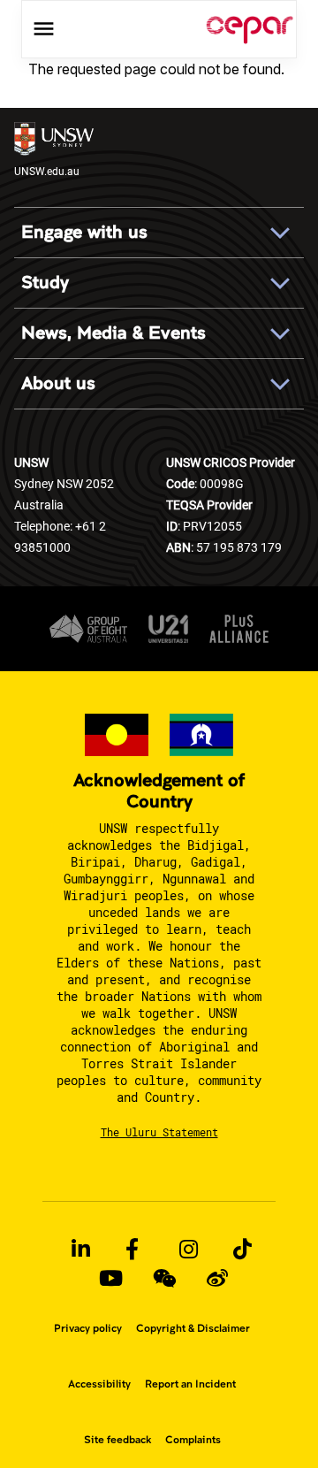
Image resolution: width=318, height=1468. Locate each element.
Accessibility (99, 1384)
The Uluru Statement (159, 1132)
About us (58, 383)
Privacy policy (88, 1328)
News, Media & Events (113, 333)
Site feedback (117, 1440)
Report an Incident (190, 1384)
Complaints (193, 1440)
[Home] (249, 29)
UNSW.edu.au (47, 171)
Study (45, 282)
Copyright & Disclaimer (193, 1328)
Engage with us (84, 232)
